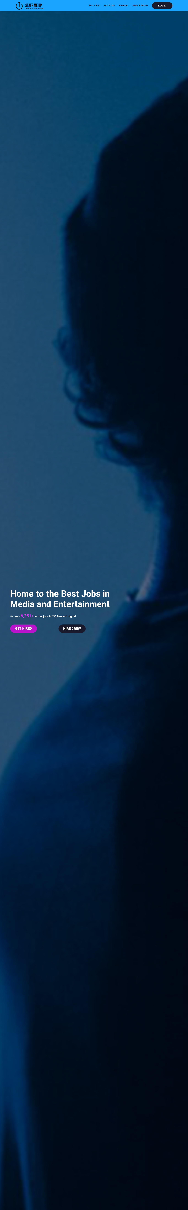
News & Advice (140, 5)
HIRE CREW (72, 629)
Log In (162, 5)
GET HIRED (23, 628)
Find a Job (94, 5)
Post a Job (109, 5)
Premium (123, 5)
